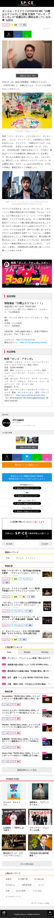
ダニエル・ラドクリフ (25, 558)
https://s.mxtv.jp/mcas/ (25, 339)
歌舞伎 (8, 879)
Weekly (27, 652)
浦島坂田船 (27, 884)
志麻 (8, 890)
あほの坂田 (21, 890)
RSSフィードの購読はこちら (28, 465)
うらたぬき (37, 890)
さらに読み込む (27, 863)
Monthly (45, 652)
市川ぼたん (10, 884)
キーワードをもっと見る (40, 903)
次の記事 (45, 544)
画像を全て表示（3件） (28, 75)
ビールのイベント (13, 896)
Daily (9, 652)
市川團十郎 (23, 879)
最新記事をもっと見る (27, 769)
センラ (41, 884)
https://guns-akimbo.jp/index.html (30, 395)
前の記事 (9, 544)
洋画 (8, 558)
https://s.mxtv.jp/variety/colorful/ (33, 342)
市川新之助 (39, 879)
